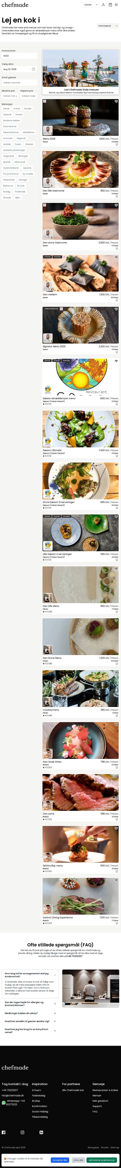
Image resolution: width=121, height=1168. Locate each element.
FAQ (95, 1111)
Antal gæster (9, 77)
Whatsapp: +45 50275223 (15, 1102)
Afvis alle (78, 1160)
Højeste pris (26, 90)
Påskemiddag (40, 1117)
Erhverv (36, 1090)
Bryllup (36, 1101)
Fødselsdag (38, 1095)
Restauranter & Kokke (105, 1090)
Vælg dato (8, 64)
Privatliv (105, 1147)
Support (97, 1106)
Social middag (40, 1111)
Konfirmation (39, 1106)
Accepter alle (60, 1160)
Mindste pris (8, 90)
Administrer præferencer (102, 1160)
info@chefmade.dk (13, 1095)
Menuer (97, 1095)
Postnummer (8, 50)
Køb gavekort (100, 1101)
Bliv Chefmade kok (73, 1090)
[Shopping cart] (110, 5)
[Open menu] (116, 5)
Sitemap (115, 1147)
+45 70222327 (74, 956)
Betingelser (93, 1147)
